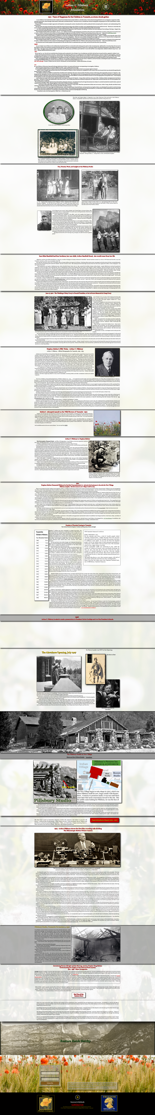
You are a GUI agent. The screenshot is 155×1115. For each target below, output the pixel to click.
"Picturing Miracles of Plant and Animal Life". (67, 921)
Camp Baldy (102, 508)
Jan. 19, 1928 (51, 398)
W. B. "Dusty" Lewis (66, 505)
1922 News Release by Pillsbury (88, 607)
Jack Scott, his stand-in (108, 708)
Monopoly (62, 492)
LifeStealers (75, 974)
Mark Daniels (85, 492)
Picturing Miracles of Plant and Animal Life (50, 886)
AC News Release (108, 518)
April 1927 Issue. (87, 920)
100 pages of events (43, 58)
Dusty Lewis (111, 315)
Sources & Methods (77, 1102)
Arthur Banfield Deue (60, 279)
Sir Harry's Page (111, 654)
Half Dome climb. (112, 33)
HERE (66, 425)
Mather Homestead (68, 579)
